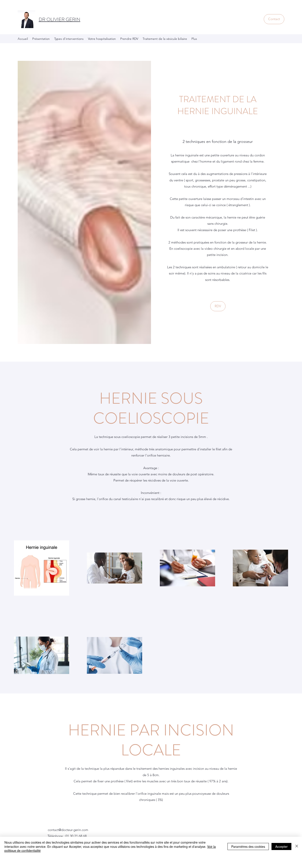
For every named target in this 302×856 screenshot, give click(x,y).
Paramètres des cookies (248, 846)
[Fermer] (296, 846)
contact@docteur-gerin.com (68, 830)
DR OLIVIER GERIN (59, 19)
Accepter (281, 846)
